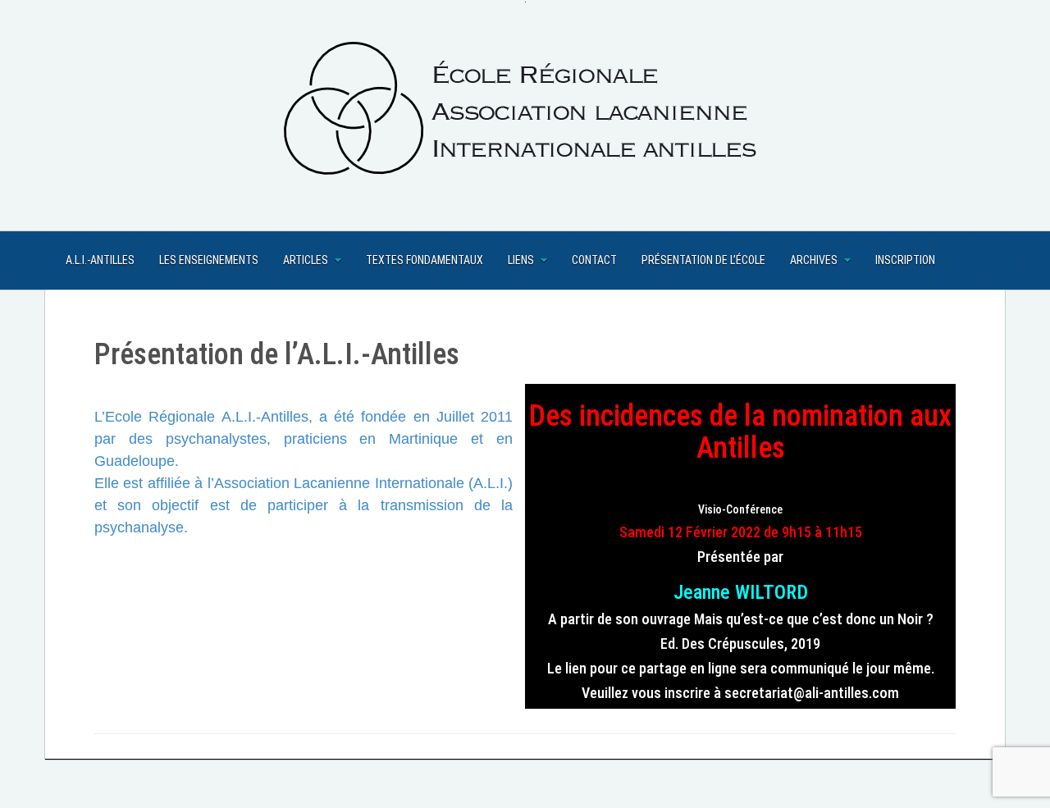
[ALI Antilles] (525, 114)
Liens (521, 260)
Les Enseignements (208, 260)
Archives (814, 260)
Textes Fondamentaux (424, 260)
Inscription (905, 260)
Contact (594, 260)
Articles (305, 260)
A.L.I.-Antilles (100, 260)
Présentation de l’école (703, 260)
